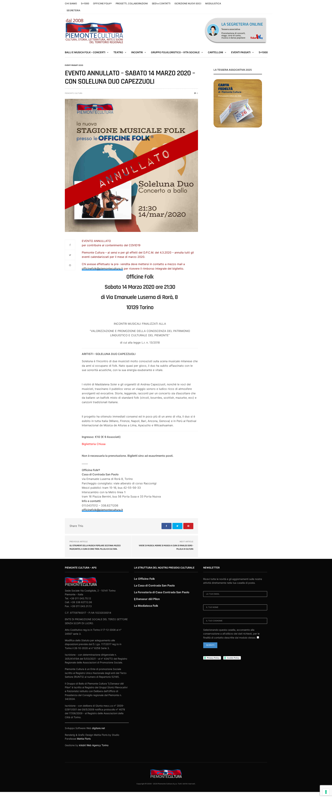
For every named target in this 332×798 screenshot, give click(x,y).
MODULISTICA (213, 3)
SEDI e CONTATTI (161, 3)
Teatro (118, 52)
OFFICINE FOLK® (102, 3)
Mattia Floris (84, 738)
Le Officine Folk (144, 578)
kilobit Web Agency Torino (93, 745)
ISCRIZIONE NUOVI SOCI (187, 3)
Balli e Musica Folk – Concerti (85, 52)
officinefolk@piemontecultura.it (102, 268)
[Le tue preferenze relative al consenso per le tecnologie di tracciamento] (326, 792)
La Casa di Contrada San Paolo (154, 585)
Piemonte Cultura (73, 93)
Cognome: (208, 615)
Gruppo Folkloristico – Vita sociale (175, 52)
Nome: (206, 602)
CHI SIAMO (71, 3)
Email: (206, 589)
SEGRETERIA (73, 10)
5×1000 (85, 3)
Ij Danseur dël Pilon (147, 599)
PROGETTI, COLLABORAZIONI (132, 3)
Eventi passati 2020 (74, 65)
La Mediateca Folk (146, 605)
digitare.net (98, 728)
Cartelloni (215, 52)
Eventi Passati (241, 52)
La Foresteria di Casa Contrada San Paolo (161, 592)
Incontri (137, 52)
